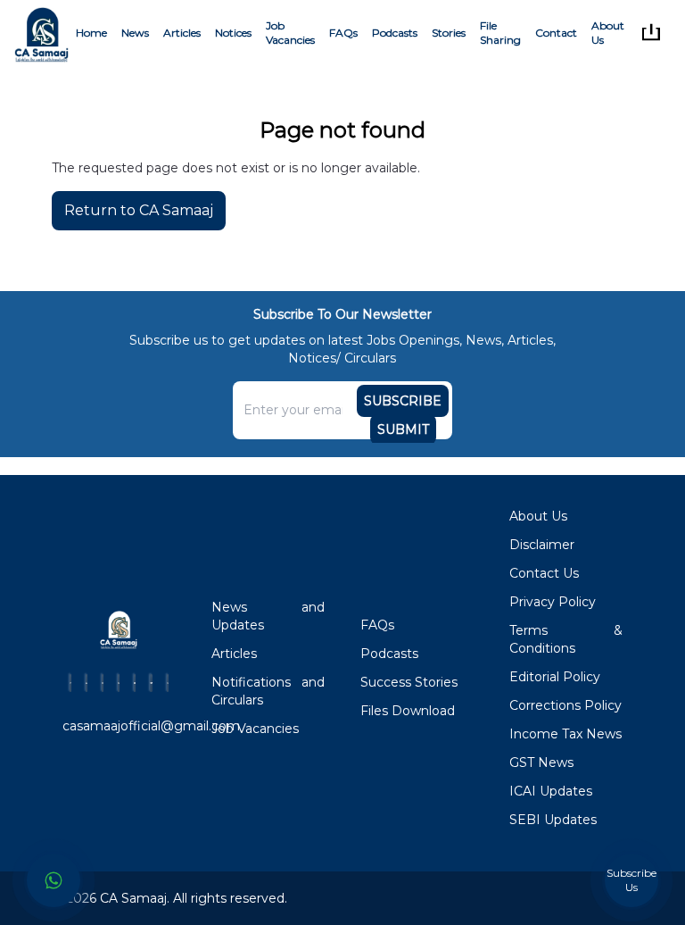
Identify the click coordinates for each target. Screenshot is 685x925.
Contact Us (544, 573)
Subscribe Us (631, 880)
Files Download (407, 711)
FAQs (343, 32)
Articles (182, 32)
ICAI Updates (550, 791)
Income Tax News (565, 734)
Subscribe (403, 401)
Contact (556, 32)
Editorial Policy (554, 677)
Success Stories (409, 682)
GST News (541, 762)
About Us (607, 32)
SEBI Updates (553, 820)
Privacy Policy (552, 602)
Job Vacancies (290, 32)
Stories (449, 32)
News (135, 32)
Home (91, 32)
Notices (233, 32)
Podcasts (394, 32)
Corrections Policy (565, 705)
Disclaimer (541, 545)
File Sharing (500, 32)
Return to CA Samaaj (138, 210)
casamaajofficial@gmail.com (151, 726)
